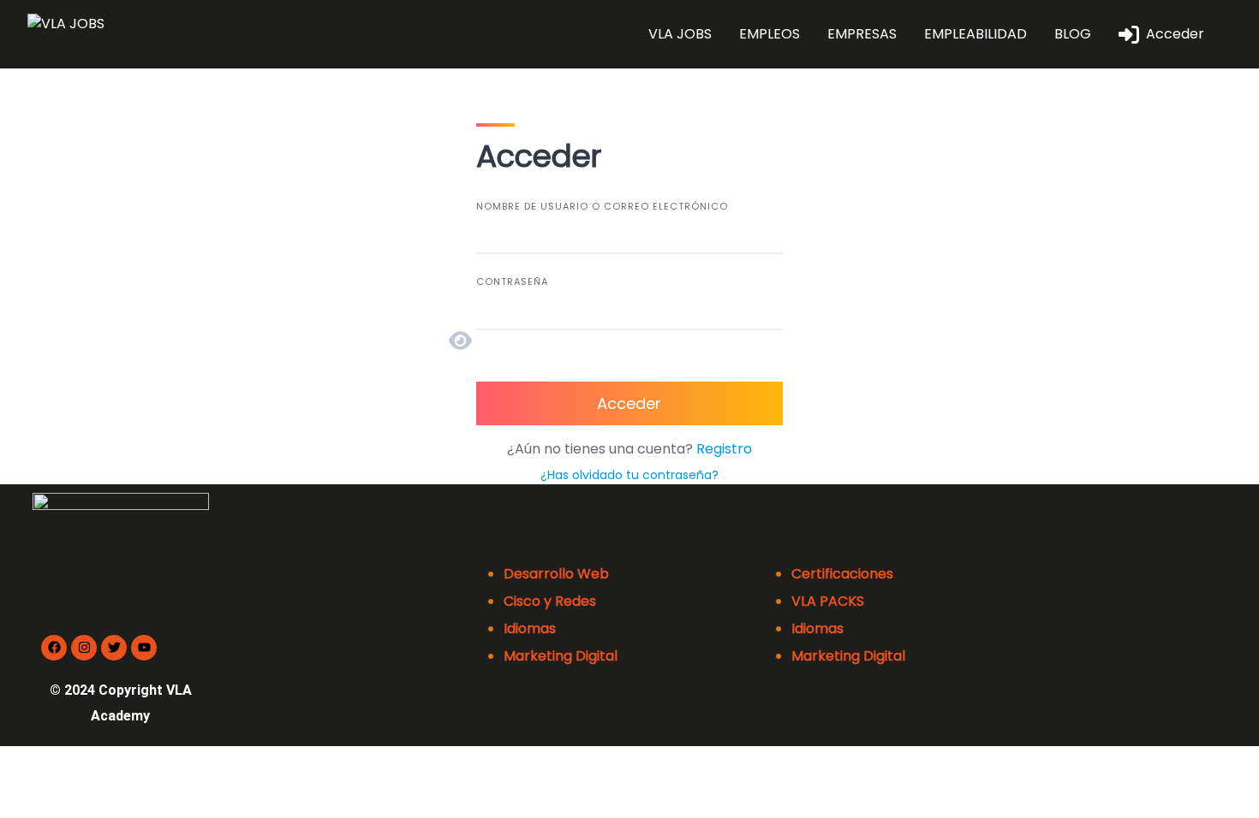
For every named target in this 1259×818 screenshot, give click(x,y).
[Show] (464, 340)
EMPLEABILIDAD (975, 34)
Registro (724, 449)
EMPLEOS (769, 34)
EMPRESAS (862, 34)
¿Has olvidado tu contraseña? (629, 474)
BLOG (1072, 34)
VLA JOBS (680, 34)
